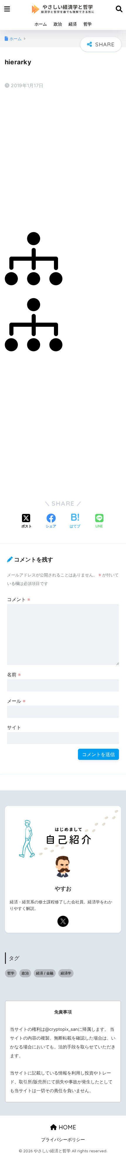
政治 (58, 23)
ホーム (41, 23)
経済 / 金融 (44, 973)
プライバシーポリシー (63, 1139)
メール (16, 701)
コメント (18, 599)
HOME (66, 1127)
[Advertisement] (63, 159)
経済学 (66, 973)
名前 (14, 674)
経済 (73, 23)
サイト (14, 727)
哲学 (88, 23)
